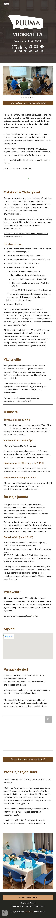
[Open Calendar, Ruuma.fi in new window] (48, 719)
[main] (28, 41)
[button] (50, 380)
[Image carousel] (28, 82)
